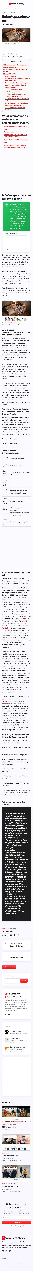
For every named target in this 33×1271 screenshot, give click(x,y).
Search (24, 981)
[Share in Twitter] (7, 935)
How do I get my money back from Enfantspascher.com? (16, 104)
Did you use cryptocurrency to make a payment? (16, 784)
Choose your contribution (12, 233)
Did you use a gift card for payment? (16, 755)
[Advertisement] (16, 172)
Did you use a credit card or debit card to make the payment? (16, 749)
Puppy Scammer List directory (18, 1033)
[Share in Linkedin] (14, 935)
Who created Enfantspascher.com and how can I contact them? (17, 78)
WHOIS (24, 621)
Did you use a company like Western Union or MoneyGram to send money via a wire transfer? (16, 761)
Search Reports (10, 976)
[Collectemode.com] (16, 1142)
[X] (5, 1014)
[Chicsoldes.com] (16, 1114)
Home (3, 9)
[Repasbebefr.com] (16, 945)
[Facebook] (9, 1014)
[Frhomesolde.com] (16, 956)
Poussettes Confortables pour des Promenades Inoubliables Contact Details (17, 85)
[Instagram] (10, 1250)
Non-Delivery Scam (12, 9)
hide (20, 61)
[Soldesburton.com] (16, 1173)
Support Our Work (10, 74)
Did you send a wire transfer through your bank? (15, 770)
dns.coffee (6, 704)
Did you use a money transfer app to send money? (15, 777)
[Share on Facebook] (11, 935)
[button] (3, 4)
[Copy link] (17, 935)
